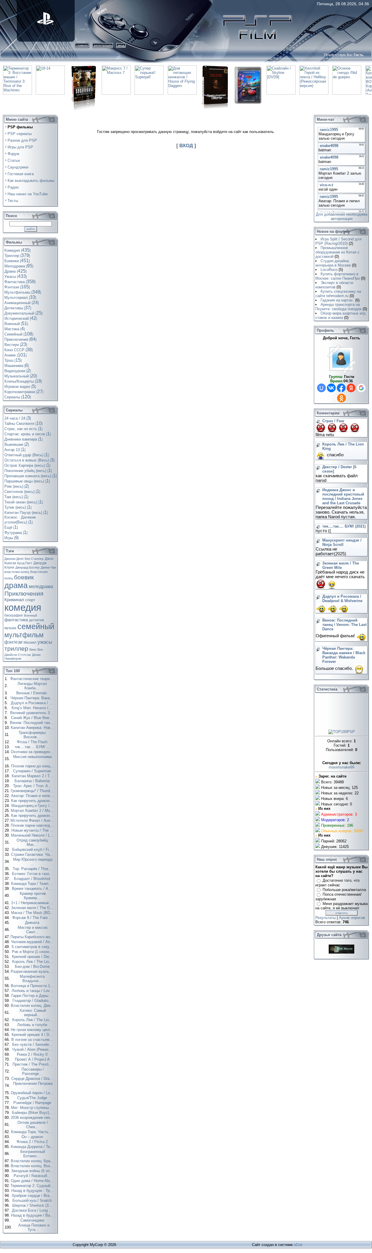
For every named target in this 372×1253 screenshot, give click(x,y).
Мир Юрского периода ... (32, 861)
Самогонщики (32, 1220)
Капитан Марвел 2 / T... (33, 776)
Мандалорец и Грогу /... (32, 805)
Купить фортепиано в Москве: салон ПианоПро (337, 276)
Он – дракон (33, 1137)
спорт (30, 600)
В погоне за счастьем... (32, 1039)
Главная (81, 45)
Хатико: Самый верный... (32, 1012)
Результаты (325, 917)
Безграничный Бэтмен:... (32, 1153)
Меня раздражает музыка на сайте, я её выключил (341, 906)
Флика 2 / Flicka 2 (33, 1142)
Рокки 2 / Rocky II (33, 1054)
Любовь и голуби (32, 1025)
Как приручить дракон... (32, 800)
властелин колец (16, 572)
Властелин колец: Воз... (33, 1166)
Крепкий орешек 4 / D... (33, 1034)
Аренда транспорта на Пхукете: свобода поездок (338, 306)
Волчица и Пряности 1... (33, 986)
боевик (24, 577)
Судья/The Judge (32, 1098)
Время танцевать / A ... (33, 888)
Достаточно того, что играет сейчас (337, 882)
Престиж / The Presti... (32, 1064)
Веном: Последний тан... (32, 722)
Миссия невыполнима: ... (33, 759)
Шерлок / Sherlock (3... (32, 1205)
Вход (121, 45)
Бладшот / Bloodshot (32, 878)
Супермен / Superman (32, 771)
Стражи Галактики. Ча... (32, 854)
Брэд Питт (24, 563)
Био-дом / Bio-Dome (33, 966)
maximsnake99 (341, 767)
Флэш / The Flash (33, 742)
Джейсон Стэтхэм (17, 654)
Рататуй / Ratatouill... (33, 1176)
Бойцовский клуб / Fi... (32, 849)
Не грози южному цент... (33, 1029)
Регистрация (103, 45)
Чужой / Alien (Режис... (32, 1049)
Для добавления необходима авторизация (341, 216)
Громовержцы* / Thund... (33, 791)
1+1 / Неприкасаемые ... (33, 903)
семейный (35, 626)
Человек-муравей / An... (33, 942)
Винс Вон (36, 649)
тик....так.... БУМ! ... (33, 747)
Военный (30, 615)
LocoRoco (329, 269)
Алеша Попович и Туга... (33, 1227)
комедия (22, 607)
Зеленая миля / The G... (33, 908)
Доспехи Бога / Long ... (32, 1210)
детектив (36, 620)
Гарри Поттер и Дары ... (32, 995)
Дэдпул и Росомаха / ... (32, 703)
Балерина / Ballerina (33, 781)
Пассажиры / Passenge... (33, 1071)
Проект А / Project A (33, 1059)
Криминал (14, 599)
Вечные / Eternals (32, 693)
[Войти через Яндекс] (351, 388)
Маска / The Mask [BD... (33, 913)
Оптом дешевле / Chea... (32, 1124)
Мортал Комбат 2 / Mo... (33, 810)
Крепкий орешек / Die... (33, 956)
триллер (16, 648)
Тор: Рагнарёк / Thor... (33, 869)
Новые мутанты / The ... (32, 830)
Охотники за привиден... (33, 752)
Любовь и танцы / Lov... (33, 990)
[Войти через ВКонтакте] (331, 388)
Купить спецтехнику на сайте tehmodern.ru (338, 293)
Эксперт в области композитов (334, 285)
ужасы (44, 642)
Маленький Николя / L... (33, 835)
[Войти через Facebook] (341, 388)
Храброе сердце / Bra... (33, 1195)
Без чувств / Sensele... (32, 1044)
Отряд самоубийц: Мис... (33, 842)
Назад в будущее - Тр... (32, 1190)
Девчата (32, 922)
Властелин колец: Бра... (33, 1161)
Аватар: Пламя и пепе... (33, 796)
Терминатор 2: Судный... (32, 1185)
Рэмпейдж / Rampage (32, 1103)
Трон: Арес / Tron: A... (33, 786)
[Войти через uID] (321, 388)
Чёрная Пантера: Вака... (32, 698)
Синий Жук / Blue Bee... (32, 718)
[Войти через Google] (361, 388)
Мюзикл (30, 642)
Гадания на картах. (337, 300)
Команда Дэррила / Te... (33, 1146)
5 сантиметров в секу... (33, 947)
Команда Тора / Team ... (32, 883)
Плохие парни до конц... (33, 766)
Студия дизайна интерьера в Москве (333, 263)
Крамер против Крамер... (33, 895)
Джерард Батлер (27, 567)
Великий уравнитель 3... (32, 713)
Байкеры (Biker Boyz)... (33, 1112)
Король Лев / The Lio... (32, 961)
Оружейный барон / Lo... (33, 1093)
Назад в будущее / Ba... (33, 1215)
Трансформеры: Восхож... (32, 734)
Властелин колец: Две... (33, 1005)
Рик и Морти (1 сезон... (33, 951)
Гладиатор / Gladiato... (32, 1000)
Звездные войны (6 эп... (32, 1171)
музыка (10, 628)
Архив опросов (352, 917)
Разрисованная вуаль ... (33, 971)
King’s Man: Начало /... (32, 708)
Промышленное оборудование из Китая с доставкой (337, 252)
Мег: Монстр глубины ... (33, 1107)
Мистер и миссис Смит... (33, 929)
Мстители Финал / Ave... (32, 820)
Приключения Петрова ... (33, 1085)
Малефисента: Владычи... (33, 978)
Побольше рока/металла (344, 890)
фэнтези (13, 642)
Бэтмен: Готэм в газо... (33, 874)
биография (13, 615)
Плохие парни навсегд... (33, 825)
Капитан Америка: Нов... (33, 727)
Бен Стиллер (34, 558)
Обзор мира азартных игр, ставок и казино (340, 315)
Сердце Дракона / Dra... (32, 1078)
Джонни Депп (14, 558)
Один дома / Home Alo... (33, 1181)
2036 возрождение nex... (33, 1117)
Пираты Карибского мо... (32, 937)
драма (16, 585)
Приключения (23, 593)
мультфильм (24, 635)
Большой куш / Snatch (32, 1200)
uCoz (298, 1245)
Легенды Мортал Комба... (32, 685)
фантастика (16, 619)
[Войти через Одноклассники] (341, 398)
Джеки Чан (48, 567)
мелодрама (41, 586)
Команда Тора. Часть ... (32, 1132)
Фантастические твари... (32, 679)
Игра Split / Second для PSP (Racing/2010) (338, 241)
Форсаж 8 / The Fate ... (32, 917)
